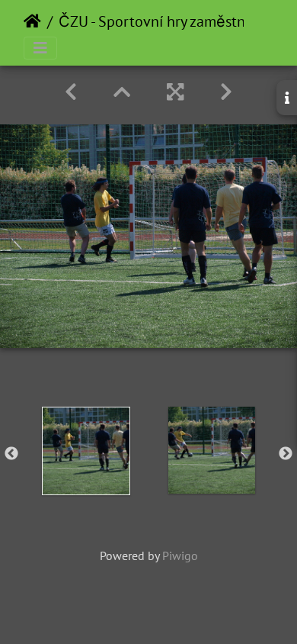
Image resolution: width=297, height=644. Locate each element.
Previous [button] (11, 454)
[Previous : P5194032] (70, 92)
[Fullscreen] (175, 92)
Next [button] (285, 454)
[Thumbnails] (121, 92)
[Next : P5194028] (226, 92)
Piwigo (180, 555)
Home (32, 21)
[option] (85, 450)
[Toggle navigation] (40, 48)
